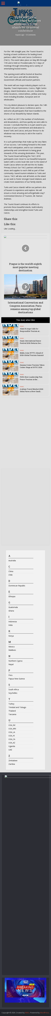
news (22, 326)
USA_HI (11, 735)
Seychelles (12, 693)
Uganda (11, 746)
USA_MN (12, 728)
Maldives (12, 650)
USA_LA (11, 732)
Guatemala (13, 607)
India (10, 625)
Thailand (12, 711)
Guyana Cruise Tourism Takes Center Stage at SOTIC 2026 (32, 366)
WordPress (44, 1012)
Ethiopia (11, 596)
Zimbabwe (12, 760)
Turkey (11, 704)
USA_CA (11, 739)
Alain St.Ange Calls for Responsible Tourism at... (30, 330)
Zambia (11, 764)
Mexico (11, 646)
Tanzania (12, 714)
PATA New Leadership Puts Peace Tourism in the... (31, 378)
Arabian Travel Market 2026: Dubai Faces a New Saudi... (32, 390)
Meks (27, 1012)
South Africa (13, 689)
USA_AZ (11, 742)
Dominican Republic (16, 585)
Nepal (10, 664)
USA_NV (11, 725)
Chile (10, 575)
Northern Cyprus (15, 661)
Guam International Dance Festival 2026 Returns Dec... (31, 342)
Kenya (11, 636)
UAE (10, 749)
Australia (12, 560)
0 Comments (31, 35)
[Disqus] (25, 433)
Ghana (11, 610)
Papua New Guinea (16, 678)
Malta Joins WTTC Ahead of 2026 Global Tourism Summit (32, 354)
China (10, 571)
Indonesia (12, 621)
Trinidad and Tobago (17, 707)
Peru (10, 675)
